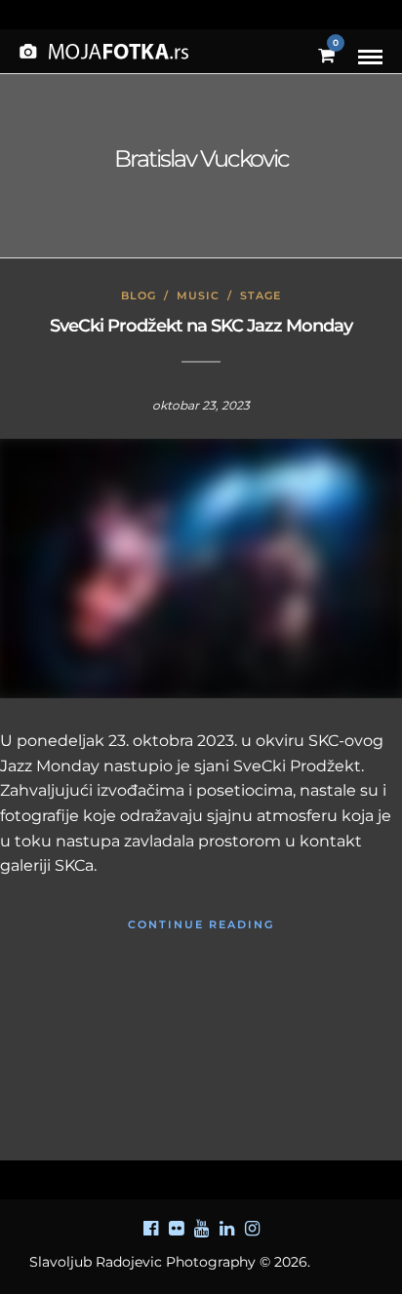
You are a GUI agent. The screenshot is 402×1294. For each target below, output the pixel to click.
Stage (260, 295)
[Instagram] (252, 1228)
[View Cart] (326, 56)
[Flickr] (175, 1228)
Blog (138, 295)
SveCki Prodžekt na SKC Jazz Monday (201, 325)
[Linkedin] (226, 1228)
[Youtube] (201, 1228)
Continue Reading (201, 924)
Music (198, 295)
